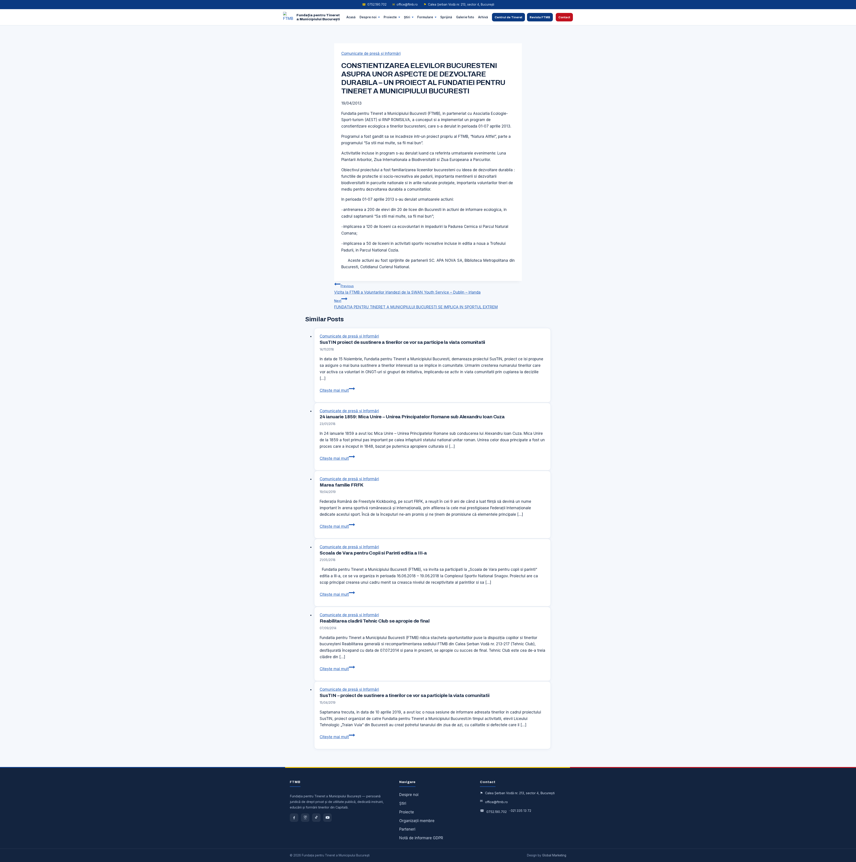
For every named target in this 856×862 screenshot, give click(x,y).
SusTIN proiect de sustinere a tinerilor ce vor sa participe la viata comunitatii (402, 342)
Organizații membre (416, 821)
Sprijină (446, 17)
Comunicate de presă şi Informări (371, 53)
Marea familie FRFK (341, 485)
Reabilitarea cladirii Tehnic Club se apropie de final (375, 621)
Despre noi (368, 17)
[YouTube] (327, 817)
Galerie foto (465, 17)
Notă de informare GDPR (421, 838)
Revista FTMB (540, 17)
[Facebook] (294, 817)
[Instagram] (305, 817)
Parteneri (407, 829)
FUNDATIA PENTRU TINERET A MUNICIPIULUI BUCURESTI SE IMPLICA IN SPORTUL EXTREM (416, 304)
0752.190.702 (374, 4)
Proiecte (390, 17)
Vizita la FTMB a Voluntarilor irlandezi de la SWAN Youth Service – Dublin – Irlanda (407, 289)
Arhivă (483, 17)
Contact (564, 17)
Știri (407, 17)
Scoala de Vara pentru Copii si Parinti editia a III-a (373, 553)
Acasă (351, 17)
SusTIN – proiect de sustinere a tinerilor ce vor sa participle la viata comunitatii (405, 695)
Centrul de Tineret (508, 17)
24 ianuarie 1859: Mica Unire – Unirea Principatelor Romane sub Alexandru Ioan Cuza (412, 416)
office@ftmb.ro (405, 4)
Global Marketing (554, 855)
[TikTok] (316, 817)
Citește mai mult (337, 390)
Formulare (425, 17)
